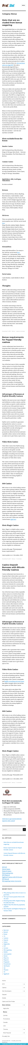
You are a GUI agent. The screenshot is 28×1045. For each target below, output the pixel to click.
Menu (23, 5)
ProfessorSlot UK (6, 1040)
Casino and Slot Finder (8, 1001)
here (3, 223)
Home (4, 980)
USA (4, 1026)
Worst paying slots (7, 873)
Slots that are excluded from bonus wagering (12, 22)
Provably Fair (6, 1036)
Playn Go (6, 958)
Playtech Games (6, 871)
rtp (4, 968)
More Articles (6, 1005)
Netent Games (6, 869)
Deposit (6, 940)
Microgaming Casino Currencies (11, 881)
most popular (7, 954)
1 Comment (19, 558)
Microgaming (8, 950)
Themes (6, 970)
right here (13, 519)
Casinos (6, 938)
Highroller (7, 944)
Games (6, 942)
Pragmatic (7, 962)
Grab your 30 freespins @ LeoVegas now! (14, 1044)
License (6, 948)
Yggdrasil (6, 974)
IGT (5, 946)
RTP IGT (4, 867)
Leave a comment (20, 331)
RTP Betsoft (5, 879)
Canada (5, 1022)
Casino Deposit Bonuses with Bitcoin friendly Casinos (13, 567)
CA (4, 936)
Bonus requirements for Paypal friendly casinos (13, 339)
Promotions (7, 964)
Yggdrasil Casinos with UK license (12, 877)
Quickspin (7, 966)
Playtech (6, 960)
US (4, 972)
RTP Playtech (6, 875)
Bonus (13, 331)
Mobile (6, 952)
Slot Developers (6, 991)
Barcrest (6, 930)
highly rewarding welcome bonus (14, 681)
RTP (3, 984)
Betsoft (6, 932)
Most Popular (7, 1032)
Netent (5, 956)
